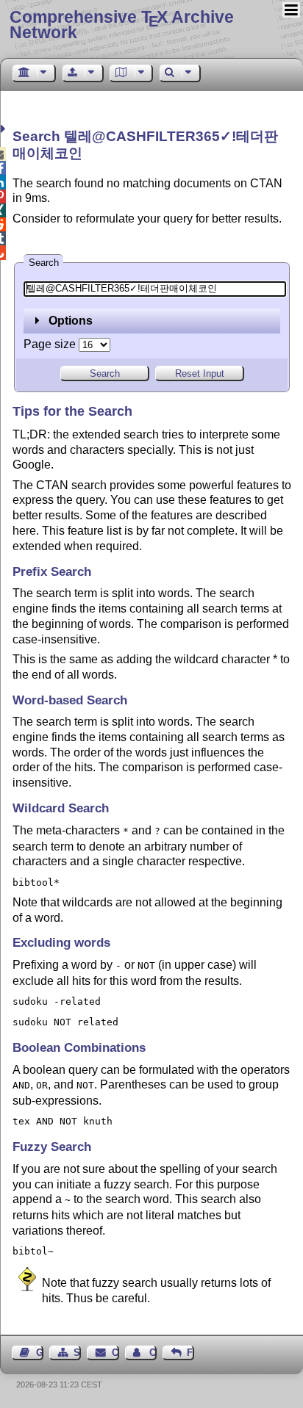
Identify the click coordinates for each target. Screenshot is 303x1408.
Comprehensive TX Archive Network (122, 24)
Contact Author (153, 1352)
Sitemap (77, 1352)
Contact (115, 1352)
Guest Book (39, 1352)
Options (69, 320)
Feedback (190, 1352)
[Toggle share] (5, 129)
